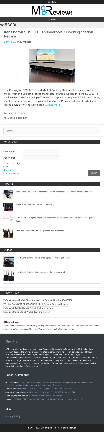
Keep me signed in (14, 165)
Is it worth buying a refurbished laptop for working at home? (44, 258)
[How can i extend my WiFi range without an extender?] (8, 237)
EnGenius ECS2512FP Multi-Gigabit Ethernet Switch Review (45, 389)
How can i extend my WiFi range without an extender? (40, 231)
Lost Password (11, 173)
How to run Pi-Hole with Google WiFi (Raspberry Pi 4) (52, 392)
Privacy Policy (12, 416)
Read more (53, 104)
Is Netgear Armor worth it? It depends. (46, 396)
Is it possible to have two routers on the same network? (42, 272)
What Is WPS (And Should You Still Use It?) (35, 205)
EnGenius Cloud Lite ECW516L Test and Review (26, 312)
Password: (9, 157)
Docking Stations (18, 113)
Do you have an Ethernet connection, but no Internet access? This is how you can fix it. (54, 192)
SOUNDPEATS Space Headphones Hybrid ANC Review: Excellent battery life (49, 399)
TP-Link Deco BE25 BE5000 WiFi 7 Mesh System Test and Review (36, 304)
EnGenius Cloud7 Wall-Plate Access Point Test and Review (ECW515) (37, 300)
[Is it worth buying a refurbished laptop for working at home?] (8, 265)
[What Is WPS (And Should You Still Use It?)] (8, 211)
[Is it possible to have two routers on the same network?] (8, 279)
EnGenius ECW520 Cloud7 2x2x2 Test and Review (28, 308)
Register (7, 170)
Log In (94, 173)
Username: (9, 151)
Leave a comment (18, 117)
